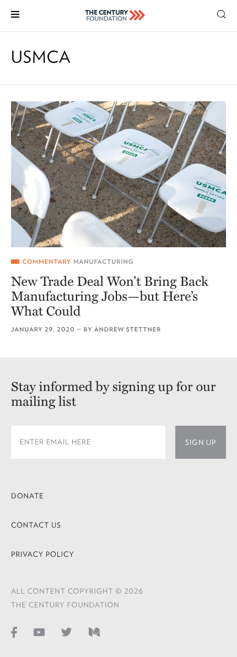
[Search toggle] (221, 13)
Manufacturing (103, 261)
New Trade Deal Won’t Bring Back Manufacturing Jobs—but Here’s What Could (109, 296)
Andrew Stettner (127, 329)
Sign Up (200, 442)
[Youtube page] (39, 632)
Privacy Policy (42, 554)
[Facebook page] (14, 632)
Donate (27, 496)
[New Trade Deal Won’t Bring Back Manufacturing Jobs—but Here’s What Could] (118, 174)
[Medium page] (94, 632)
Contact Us (36, 525)
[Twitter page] (66, 632)
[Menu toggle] (15, 13)
